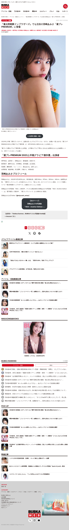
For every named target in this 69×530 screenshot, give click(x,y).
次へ (40, 228)
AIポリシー (4, 507)
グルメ (20, 491)
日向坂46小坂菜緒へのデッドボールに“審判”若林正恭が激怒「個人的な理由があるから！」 (35, 283)
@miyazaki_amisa (23, 195)
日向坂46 (26, 11)
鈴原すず (56, 30)
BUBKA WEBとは (5, 495)
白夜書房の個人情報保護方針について (11, 502)
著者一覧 (3, 486)
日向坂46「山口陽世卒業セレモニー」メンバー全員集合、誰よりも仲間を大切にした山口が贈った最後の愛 (38, 445)
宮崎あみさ (26, 30)
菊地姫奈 (4, 30)
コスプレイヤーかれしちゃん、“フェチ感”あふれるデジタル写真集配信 (29, 474)
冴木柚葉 (50, 30)
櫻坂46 (34, 11)
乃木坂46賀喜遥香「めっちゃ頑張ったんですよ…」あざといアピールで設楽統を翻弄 (33, 300)
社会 (25, 491)
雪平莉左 (15, 30)
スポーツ (30, 491)
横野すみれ (33, 30)
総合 (51, 365)
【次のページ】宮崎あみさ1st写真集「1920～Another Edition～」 (34, 204)
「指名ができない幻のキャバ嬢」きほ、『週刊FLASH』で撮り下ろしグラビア (31, 260)
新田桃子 (39, 30)
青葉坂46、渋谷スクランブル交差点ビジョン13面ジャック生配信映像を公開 (29, 394)
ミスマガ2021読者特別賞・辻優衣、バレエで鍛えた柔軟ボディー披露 (29, 458)
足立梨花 (45, 30)
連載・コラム (37, 491)
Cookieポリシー (5, 505)
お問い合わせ (4, 500)
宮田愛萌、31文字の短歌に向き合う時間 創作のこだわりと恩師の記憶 (28, 387)
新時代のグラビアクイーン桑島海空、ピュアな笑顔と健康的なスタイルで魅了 (31, 243)
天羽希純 (21, 30)
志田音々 (10, 30)
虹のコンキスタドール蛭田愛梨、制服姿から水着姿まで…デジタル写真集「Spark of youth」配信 (37, 466)
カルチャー (14, 491)
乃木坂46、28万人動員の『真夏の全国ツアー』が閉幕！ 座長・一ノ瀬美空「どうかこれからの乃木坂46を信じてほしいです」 (38, 309)
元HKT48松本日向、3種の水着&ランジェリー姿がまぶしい (26, 252)
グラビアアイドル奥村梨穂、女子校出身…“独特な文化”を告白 (26, 269)
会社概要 (3, 497)
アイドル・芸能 (6, 20)
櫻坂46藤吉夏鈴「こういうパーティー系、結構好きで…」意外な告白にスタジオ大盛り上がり (35, 291)
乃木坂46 (17, 11)
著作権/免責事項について (8, 498)
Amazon (9, 216)
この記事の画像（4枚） (34, 136)
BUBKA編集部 (4, 32)
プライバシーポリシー (7, 504)
